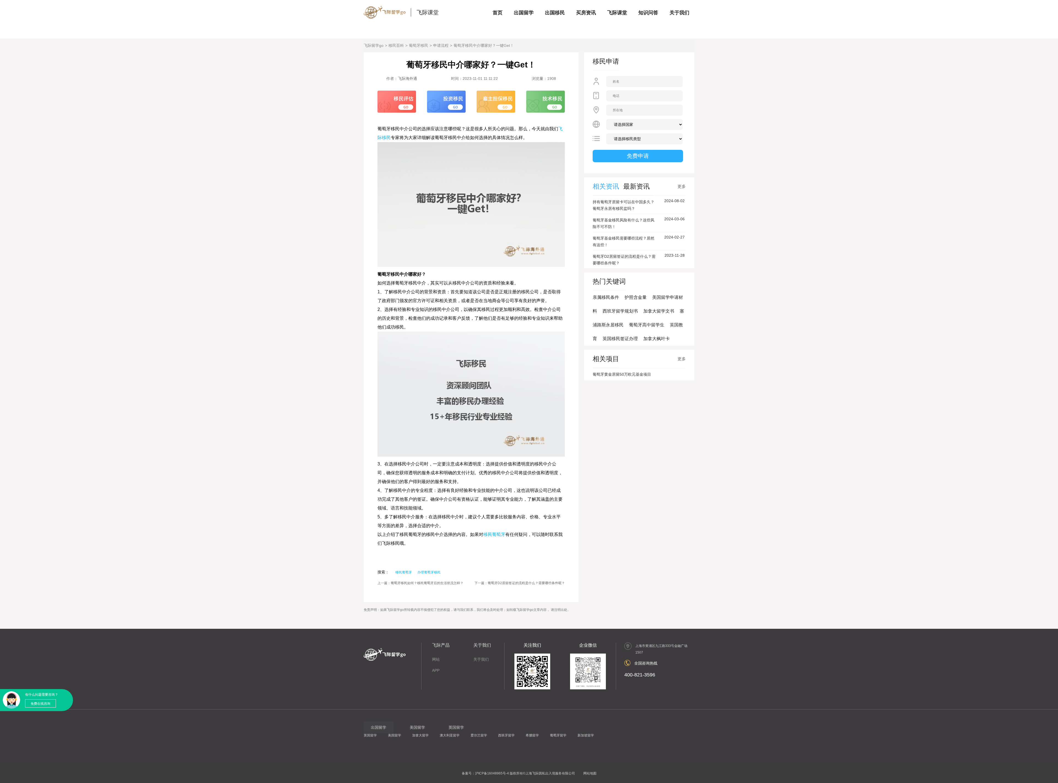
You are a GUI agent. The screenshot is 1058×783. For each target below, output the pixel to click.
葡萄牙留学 (558, 735)
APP (435, 670)
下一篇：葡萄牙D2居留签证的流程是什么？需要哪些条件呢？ (519, 583)
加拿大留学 (420, 735)
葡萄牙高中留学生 (646, 325)
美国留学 (394, 735)
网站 (436, 659)
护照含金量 (636, 297)
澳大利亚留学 (450, 735)
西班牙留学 (506, 735)
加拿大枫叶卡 (656, 338)
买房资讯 (586, 12)
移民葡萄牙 (494, 534)
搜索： (383, 572)
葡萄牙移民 (418, 45)
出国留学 (524, 12)
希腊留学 (532, 735)
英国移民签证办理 (620, 338)
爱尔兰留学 (479, 735)
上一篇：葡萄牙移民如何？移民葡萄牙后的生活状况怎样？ (420, 583)
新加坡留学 (585, 735)
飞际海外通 (407, 78)
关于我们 (679, 12)
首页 (498, 12)
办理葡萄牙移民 (429, 572)
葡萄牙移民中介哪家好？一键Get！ (484, 45)
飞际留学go (374, 45)
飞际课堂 (428, 12)
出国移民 (555, 12)
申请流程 (441, 45)
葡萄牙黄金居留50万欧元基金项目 (622, 374)
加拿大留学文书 (658, 311)
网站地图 (590, 773)
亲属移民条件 (606, 297)
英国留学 (370, 735)
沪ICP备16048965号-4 (492, 773)
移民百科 (396, 45)
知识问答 (648, 12)
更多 (682, 186)
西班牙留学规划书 (620, 311)
